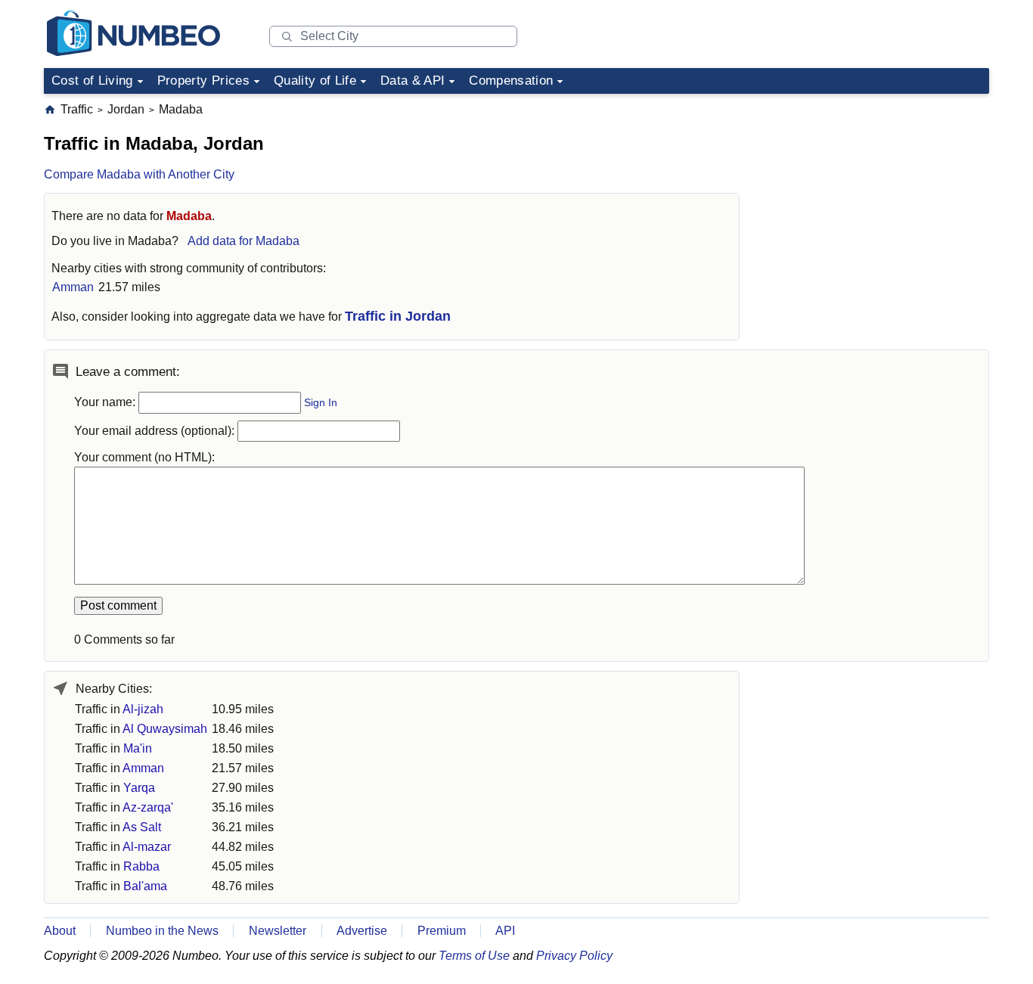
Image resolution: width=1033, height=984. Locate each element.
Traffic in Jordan (398, 316)
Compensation (511, 80)
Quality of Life (315, 80)
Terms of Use (474, 955)
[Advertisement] (875, 195)
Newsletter (277, 930)
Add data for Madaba (243, 240)
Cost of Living (92, 80)
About (60, 930)
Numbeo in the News (162, 930)
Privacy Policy (574, 955)
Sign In (320, 402)
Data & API (412, 80)
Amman (73, 287)
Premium (441, 930)
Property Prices (203, 80)
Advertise (362, 930)
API (505, 930)
